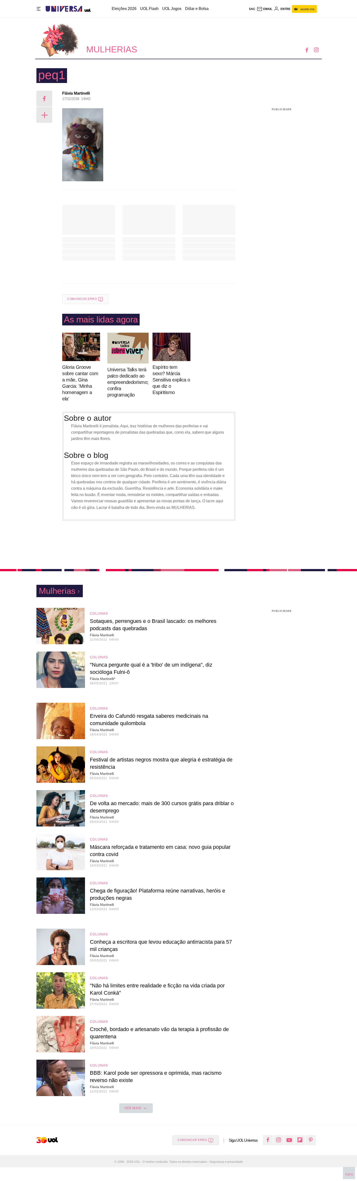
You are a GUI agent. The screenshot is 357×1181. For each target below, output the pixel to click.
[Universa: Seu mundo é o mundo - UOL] (64, 9)
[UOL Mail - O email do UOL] (264, 9)
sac (252, 9)
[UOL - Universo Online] (86, 9)
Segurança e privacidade (225, 1162)
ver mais (132, 1108)
